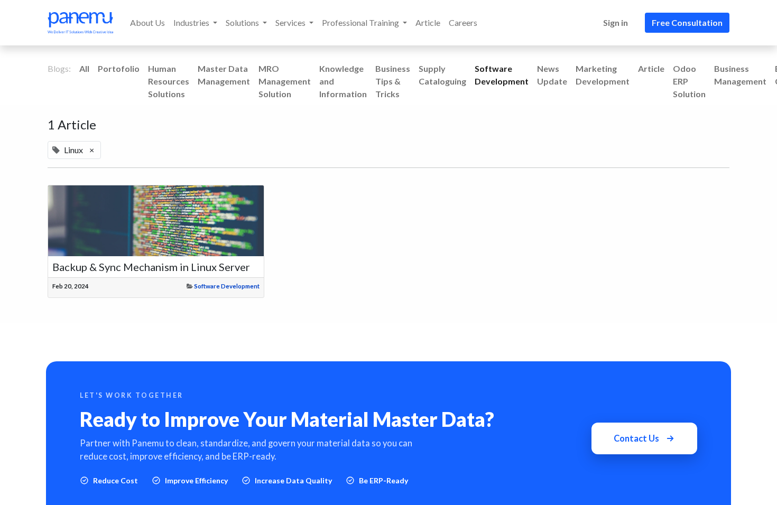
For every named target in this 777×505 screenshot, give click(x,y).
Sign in (615, 22)
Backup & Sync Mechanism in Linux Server (151, 266)
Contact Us (636, 438)
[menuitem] (147, 22)
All (84, 68)
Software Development (227, 286)
